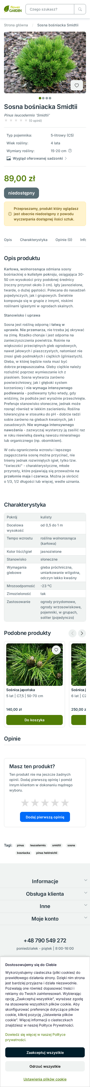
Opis (8, 239)
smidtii (56, 845)
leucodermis (38, 845)
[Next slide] (82, 633)
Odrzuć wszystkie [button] (45, 1066)
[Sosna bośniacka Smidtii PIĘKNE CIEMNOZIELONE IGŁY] (13, 9)
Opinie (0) (64, 239)
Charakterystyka (34, 239)
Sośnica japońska (20, 690)
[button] (23, 120)
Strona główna (16, 25)
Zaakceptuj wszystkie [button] (45, 1052)
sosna (71, 845)
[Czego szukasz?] (80, 9)
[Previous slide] (72, 633)
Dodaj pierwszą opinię (45, 817)
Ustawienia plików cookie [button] (45, 1079)
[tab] (40, 98)
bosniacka (23, 853)
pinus (20, 845)
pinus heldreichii (46, 853)
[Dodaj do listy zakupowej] (76, 85)
